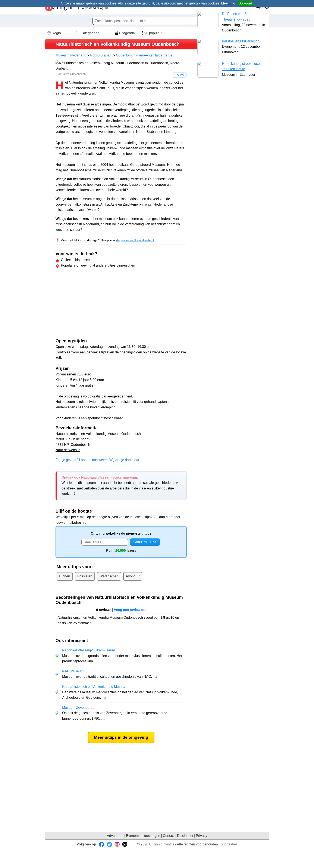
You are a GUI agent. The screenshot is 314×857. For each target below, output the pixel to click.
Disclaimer (185, 836)
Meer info (228, 3)
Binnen (64, 576)
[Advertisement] (91, 304)
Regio (56, 33)
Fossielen (84, 576)
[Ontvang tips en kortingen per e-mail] (125, 844)
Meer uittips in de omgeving (121, 737)
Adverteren (115, 836)
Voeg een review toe (130, 610)
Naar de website (68, 450)
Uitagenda (126, 33)
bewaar (180, 75)
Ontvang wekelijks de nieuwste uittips (121, 533)
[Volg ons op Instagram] (117, 844)
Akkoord (245, 3)
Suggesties (229, 844)
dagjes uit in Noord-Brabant (135, 240)
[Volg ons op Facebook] (102, 844)
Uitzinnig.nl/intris (161, 844)
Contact (169, 836)
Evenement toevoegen (143, 836)
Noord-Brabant (101, 55)
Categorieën (89, 33)
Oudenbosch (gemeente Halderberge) (144, 55)
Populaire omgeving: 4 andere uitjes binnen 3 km (98, 265)
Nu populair (152, 33)
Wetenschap (109, 576)
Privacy (201, 836)
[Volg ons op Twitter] (109, 844)
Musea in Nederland (71, 55)
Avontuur (132, 576)
